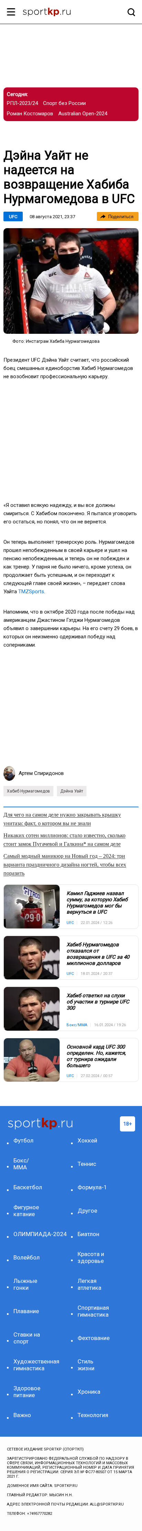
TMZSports (31, 591)
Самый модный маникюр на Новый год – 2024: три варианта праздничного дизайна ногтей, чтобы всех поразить (64, 864)
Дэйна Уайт (71, 791)
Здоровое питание (26, 1392)
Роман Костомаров (30, 113)
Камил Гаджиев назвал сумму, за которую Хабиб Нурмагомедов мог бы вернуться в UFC (97, 902)
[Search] (129, 12)
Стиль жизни (86, 1365)
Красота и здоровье (91, 1257)
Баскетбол (27, 1187)
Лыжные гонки (25, 1284)
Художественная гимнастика (28, 1365)
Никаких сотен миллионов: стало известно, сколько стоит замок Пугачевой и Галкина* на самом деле (64, 839)
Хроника (89, 1391)
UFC (13, 216)
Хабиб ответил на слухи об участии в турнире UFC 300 (98, 1001)
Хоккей (87, 1140)
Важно (22, 1415)
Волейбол (26, 1257)
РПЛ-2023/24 (22, 103)
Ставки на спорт (26, 1338)
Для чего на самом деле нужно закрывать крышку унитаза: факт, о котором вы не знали (62, 819)
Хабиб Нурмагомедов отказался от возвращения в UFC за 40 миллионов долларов (98, 954)
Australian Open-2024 (82, 113)
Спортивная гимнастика (93, 1311)
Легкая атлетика (89, 1284)
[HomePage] (60, 13)
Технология (93, 1415)
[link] (71, 281)
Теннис (87, 1163)
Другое (87, 1210)
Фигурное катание (26, 1211)
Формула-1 (92, 1187)
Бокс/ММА (21, 1164)
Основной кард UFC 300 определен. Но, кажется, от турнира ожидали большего (96, 1056)
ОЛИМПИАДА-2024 (28, 1234)
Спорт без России (64, 103)
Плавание (26, 1311)
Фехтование (93, 1338)
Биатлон (88, 1234)
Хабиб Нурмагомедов (28, 791)
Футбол (23, 1140)
